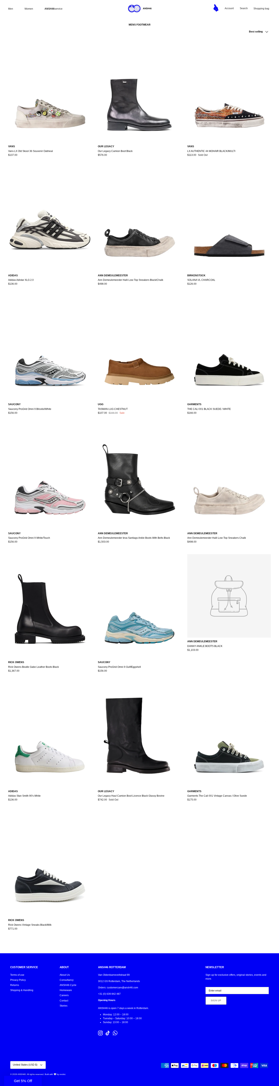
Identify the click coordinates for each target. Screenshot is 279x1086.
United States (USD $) (25, 1064)
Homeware (66, 990)
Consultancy (67, 980)
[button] (23, 1081)
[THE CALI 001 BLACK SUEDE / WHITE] (229, 348)
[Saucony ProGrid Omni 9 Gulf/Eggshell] (139, 606)
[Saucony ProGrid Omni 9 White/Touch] (50, 477)
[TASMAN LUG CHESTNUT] (139, 348)
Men (10, 8)
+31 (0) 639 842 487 (109, 993)
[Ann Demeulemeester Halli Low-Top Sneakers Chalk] (229, 477)
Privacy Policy (18, 980)
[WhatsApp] (115, 1033)
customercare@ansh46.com (122, 987)
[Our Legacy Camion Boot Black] (139, 90)
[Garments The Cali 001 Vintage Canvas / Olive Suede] (229, 735)
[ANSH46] (139, 8)
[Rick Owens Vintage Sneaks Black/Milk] (50, 864)
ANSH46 (22, 1074)
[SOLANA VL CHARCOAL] (229, 219)
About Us (65, 974)
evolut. (63, 1074)
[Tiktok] (107, 1033)
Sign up (216, 1000)
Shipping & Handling (21, 990)
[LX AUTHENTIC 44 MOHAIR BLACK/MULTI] (229, 90)
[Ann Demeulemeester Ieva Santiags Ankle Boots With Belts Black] (139, 477)
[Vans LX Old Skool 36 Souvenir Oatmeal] (50, 90)
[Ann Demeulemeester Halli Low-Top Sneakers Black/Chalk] (139, 219)
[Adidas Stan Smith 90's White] (50, 735)
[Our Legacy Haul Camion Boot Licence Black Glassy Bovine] (139, 735)
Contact (64, 1000)
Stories (63, 1005)
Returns (14, 985)
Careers (64, 995)
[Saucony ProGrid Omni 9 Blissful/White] (50, 348)
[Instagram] (100, 1033)
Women (29, 8)
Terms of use (17, 974)
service (53, 8)
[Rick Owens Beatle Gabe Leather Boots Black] (50, 606)
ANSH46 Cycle (68, 985)
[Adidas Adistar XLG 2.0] (50, 219)
